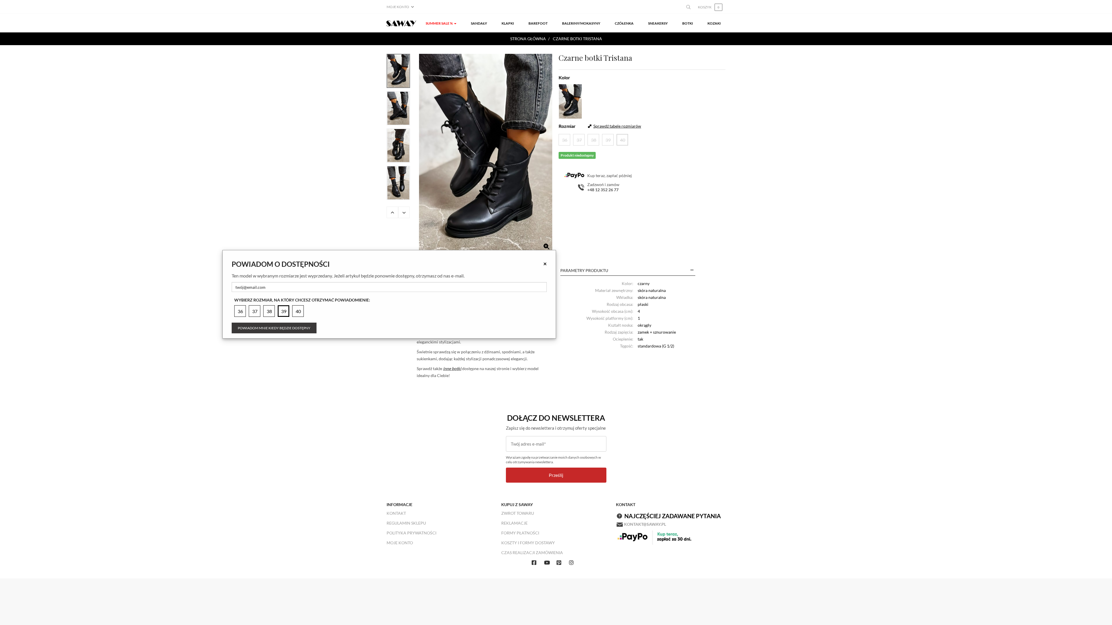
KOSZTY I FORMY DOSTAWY (528, 542)
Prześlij (556, 475)
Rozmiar (567, 126)
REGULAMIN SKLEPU (406, 523)
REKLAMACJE (514, 523)
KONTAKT (396, 513)
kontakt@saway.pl (645, 524)
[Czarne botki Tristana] (485, 154)
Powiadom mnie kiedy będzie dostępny (274, 328)
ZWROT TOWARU (517, 513)
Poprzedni (392, 212)
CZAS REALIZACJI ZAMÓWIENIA (532, 552)
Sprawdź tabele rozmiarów (617, 126)
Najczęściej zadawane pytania (672, 516)
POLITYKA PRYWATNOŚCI (411, 532)
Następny (404, 212)
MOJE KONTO (400, 542)
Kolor (564, 77)
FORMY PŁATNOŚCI (520, 532)
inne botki (452, 368)
